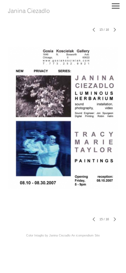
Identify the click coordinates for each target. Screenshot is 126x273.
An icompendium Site (85, 235)
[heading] (28, 11)
